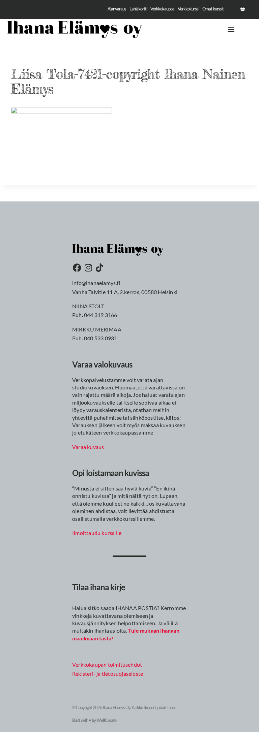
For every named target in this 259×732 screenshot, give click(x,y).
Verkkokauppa (162, 8)
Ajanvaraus (117, 8)
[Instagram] (88, 267)
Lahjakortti (138, 8)
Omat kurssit (213, 8)
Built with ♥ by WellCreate (94, 720)
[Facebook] (77, 267)
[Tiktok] (99, 267)
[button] (231, 29)
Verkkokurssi (188, 8)
